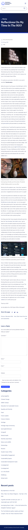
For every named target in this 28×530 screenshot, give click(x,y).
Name (3, 358)
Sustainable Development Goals (9, 462)
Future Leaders (5, 415)
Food (2, 412)
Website (3, 373)
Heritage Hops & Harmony (8, 425)
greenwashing (6, 123)
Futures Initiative (5, 419)
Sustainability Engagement (8, 455)
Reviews (3, 448)
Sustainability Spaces (6, 458)
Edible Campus (5, 402)
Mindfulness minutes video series (8, 202)
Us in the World (5, 471)
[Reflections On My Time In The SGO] (12, 312)
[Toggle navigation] (25, 3)
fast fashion (22, 121)
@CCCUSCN (17, 147)
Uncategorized (5, 468)
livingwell (3, 432)
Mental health (4, 435)
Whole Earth (4, 478)
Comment (3, 335)
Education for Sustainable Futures (9, 406)
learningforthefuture (6, 429)
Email (2, 366)
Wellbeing (3, 475)
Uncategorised (4, 465)
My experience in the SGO (8, 490)
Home (4, 19)
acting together (5, 396)
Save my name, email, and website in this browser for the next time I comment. (11, 381)
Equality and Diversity (6, 409)
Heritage (3, 422)
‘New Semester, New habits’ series (13, 221)
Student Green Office (6, 452)
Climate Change (5, 399)
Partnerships (4, 445)
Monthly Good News (6, 438)
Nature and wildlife (6, 442)
